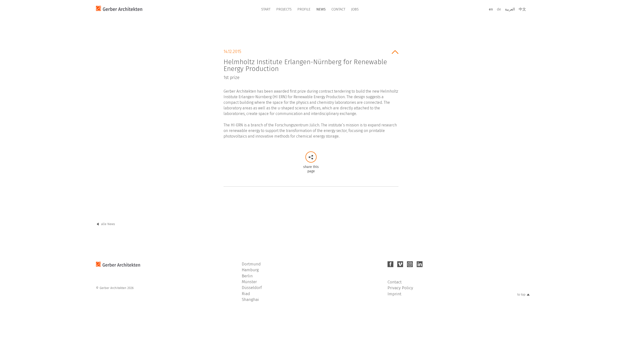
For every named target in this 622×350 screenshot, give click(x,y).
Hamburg (250, 269)
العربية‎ (510, 9)
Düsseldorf (252, 287)
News (321, 9)
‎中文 (522, 9)
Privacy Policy (400, 287)
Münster (249, 281)
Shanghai (250, 299)
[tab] (311, 63)
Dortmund (251, 264)
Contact (338, 9)
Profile (304, 9)
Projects (284, 9)
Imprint (394, 294)
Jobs (355, 9)
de (499, 9)
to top (521, 294)
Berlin (247, 276)
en (491, 9)
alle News (108, 224)
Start (265, 9)
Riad (246, 293)
